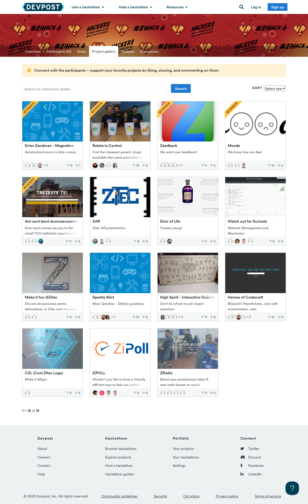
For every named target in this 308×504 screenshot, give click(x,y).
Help (41, 474)
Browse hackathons (120, 448)
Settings (179, 465)
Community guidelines (119, 496)
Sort (257, 88)
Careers (43, 457)
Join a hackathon (86, 7)
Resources (175, 7)
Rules (81, 51)
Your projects (183, 448)
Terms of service (268, 496)
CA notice (191, 496)
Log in (256, 7)
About (42, 448)
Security (160, 496)
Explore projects (118, 457)
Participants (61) (58, 51)
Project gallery (103, 51)
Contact (43, 465)
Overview (33, 51)
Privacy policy (227, 496)
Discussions (149, 51)
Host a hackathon (134, 7)
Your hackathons (186, 457)
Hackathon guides (119, 474)
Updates (127, 51)
